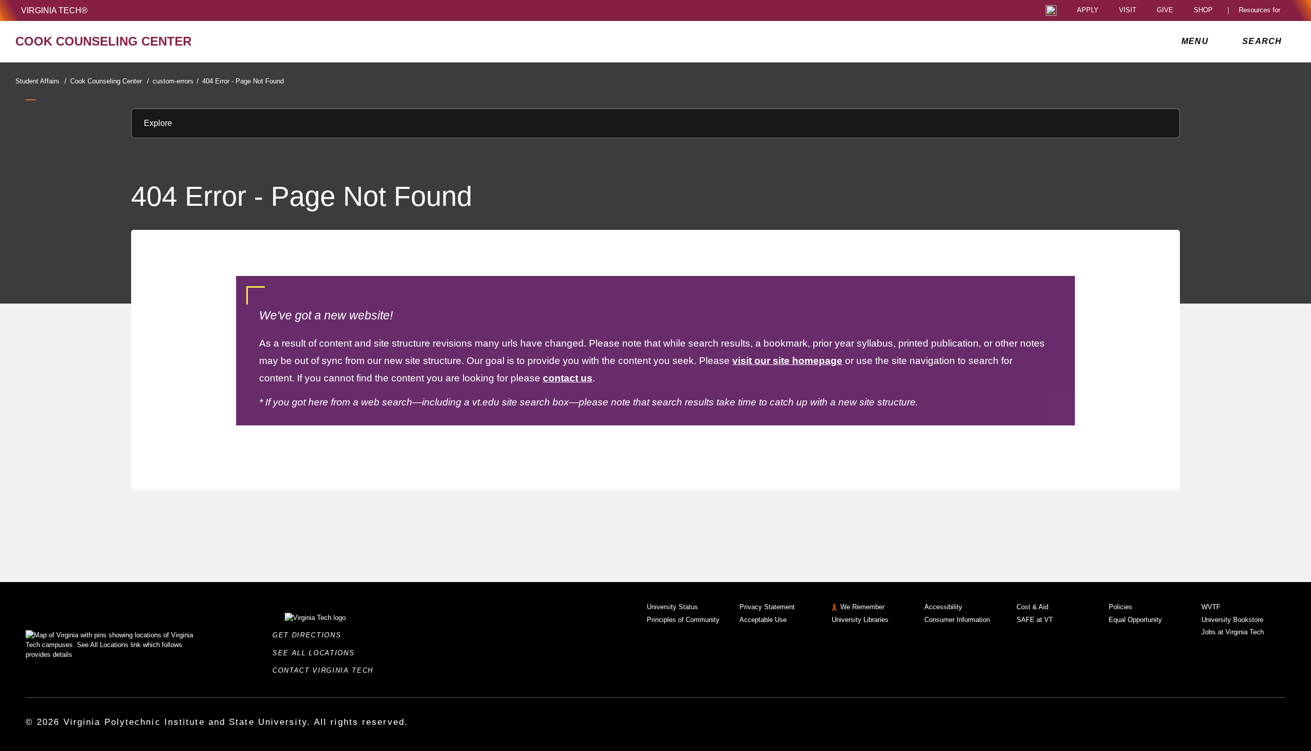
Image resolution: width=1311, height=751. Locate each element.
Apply (1087, 10)
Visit (1127, 10)
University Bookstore (1232, 620)
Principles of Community (683, 620)
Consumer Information (957, 620)
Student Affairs (41, 81)
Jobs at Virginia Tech (1232, 632)
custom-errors (176, 81)
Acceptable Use (763, 620)
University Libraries (860, 620)
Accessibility (943, 607)
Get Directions (309, 635)
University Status (672, 607)
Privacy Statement (767, 607)
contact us (568, 378)
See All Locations (316, 653)
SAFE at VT (1035, 620)
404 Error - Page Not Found (243, 81)
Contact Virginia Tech (325, 670)
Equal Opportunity (1135, 620)
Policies (1120, 607)
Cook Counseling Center (109, 81)
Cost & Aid (1032, 607)
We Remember (862, 607)
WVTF (1210, 607)
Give (1165, 10)
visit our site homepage (787, 360)
